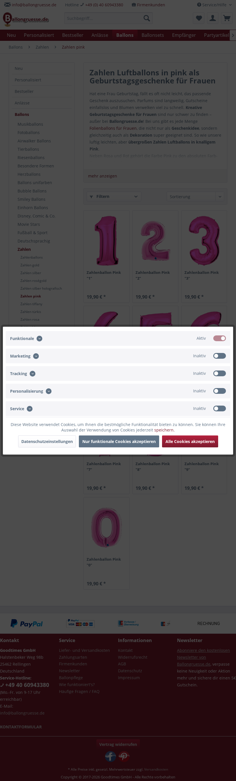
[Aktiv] (219, 338)
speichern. (164, 429)
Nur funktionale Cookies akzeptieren (119, 441)
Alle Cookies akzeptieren (190, 441)
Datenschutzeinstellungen (47, 441)
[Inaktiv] (219, 355)
